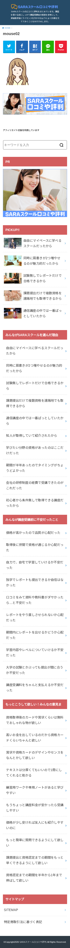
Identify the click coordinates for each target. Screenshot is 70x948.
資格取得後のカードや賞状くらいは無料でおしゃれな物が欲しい (34, 720)
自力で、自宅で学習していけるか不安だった (34, 565)
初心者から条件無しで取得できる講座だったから (34, 502)
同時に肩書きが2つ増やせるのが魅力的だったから (34, 368)
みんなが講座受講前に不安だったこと (31, 519)
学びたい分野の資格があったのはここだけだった (34, 450)
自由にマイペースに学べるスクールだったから (34, 350)
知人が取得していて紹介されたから (31, 435)
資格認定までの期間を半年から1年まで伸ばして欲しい (34, 877)
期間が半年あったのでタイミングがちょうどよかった (34, 467)
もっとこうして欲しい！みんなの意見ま (33, 704)
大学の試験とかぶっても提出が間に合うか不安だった (34, 670)
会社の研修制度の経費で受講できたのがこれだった (34, 485)
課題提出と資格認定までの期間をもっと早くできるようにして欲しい (34, 860)
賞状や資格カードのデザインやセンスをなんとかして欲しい (34, 755)
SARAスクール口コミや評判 (32, 942)
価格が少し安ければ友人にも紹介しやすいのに (34, 825)
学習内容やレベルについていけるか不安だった (34, 652)
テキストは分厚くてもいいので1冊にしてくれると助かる (34, 772)
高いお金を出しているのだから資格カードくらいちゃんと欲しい (34, 737)
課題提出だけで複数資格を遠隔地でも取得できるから (34, 403)
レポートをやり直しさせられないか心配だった (34, 617)
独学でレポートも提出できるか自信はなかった (34, 582)
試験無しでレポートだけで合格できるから (34, 385)
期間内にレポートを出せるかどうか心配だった (34, 635)
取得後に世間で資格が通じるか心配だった (34, 547)
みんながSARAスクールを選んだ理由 (31, 335)
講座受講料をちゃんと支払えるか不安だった (34, 687)
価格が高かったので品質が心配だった (33, 532)
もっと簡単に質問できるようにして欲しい (34, 842)
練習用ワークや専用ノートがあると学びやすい (34, 790)
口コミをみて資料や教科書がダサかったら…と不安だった (34, 600)
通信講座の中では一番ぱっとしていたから (34, 420)
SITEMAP (11, 910)
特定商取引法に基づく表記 (23, 922)
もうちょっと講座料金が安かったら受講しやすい (34, 807)
